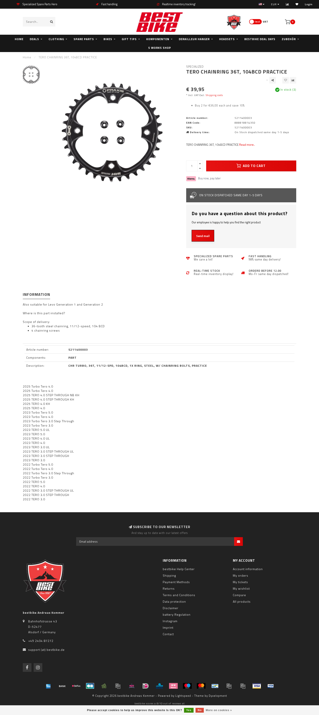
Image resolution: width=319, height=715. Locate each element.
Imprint (168, 627)
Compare (239, 595)
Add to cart (254, 165)
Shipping (169, 575)
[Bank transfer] (62, 686)
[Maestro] (187, 686)
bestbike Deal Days (259, 39)
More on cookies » (219, 710)
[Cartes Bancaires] (90, 686)
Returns (169, 588)
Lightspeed (183, 696)
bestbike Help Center (179, 569)
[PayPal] (229, 686)
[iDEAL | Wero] (145, 686)
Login (308, 4)
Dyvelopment (218, 696)
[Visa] (256, 686)
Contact (168, 634)
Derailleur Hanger (194, 39)
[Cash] (104, 686)
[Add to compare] (293, 80)
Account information (248, 569)
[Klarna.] (173, 686)
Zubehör (289, 39)
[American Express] (48, 686)
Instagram (170, 621)
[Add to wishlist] (285, 80)
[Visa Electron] (270, 686)
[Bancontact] (215, 686)
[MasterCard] (201, 686)
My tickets (240, 582)
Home (19, 39)
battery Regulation (177, 614)
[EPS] (131, 686)
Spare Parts (84, 39)
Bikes (108, 39)
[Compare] (287, 4)
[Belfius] (76, 686)
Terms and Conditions (179, 595)
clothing (56, 39)
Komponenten (157, 39)
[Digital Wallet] (117, 686)
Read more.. (247, 144)
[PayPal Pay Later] (242, 686)
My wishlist (241, 588)
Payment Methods (176, 582)
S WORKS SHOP (159, 48)
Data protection (174, 601)
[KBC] (159, 686)
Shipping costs (214, 95)
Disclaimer (170, 608)
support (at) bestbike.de (46, 649)
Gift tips (129, 39)
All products (242, 601)
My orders (240, 575)
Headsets (227, 39)
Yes (188, 710)
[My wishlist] (297, 4)
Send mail (203, 236)
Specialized (195, 67)
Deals (34, 39)
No (200, 710)
